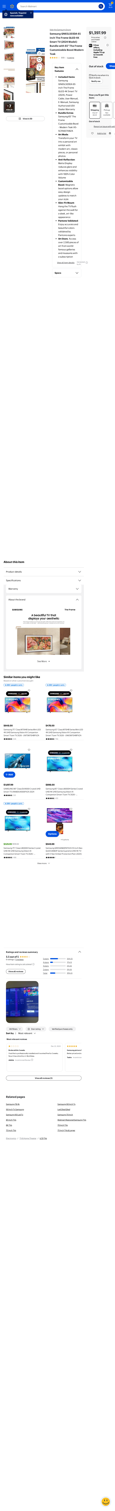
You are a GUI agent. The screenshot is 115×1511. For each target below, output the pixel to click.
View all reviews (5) (44, 1078)
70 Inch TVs (63, 1125)
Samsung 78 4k (13, 1104)
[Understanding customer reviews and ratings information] (33, 964)
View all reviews (15, 971)
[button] (35, 70)
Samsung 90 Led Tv (14, 1114)
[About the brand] (77, 599)
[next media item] (39, 68)
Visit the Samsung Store (60, 29)
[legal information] (105, 37)
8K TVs (9, 1125)
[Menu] (4, 6)
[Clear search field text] (97, 6)
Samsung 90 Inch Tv (66, 1104)
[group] (62, 57)
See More (42, 661)
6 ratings (70, 58)
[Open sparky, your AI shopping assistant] (105, 1501)
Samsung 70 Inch (65, 1114)
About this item (14, 562)
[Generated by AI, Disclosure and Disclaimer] (87, 262)
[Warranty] (77, 588)
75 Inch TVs (11, 1130)
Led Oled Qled (64, 1109)
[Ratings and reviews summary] (79, 950)
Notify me (95, 81)
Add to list (101, 133)
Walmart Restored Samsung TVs (72, 1120)
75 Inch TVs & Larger (66, 1130)
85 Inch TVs (11, 1120)
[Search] (101, 6)
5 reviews (19, 959)
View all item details (65, 262)
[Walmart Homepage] (12, 6)
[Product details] (79, 571)
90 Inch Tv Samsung (15, 1109)
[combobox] (61, 6)
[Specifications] (79, 580)
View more (42, 863)
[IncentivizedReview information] (32, 1060)
